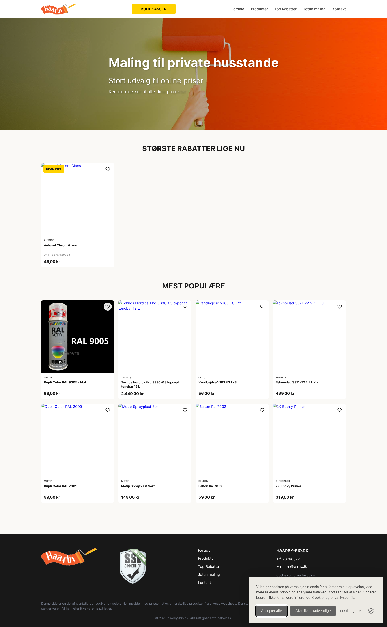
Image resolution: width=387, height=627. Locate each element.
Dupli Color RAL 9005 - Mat (65, 382)
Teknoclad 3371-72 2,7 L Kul (297, 382)
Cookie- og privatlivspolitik (295, 575)
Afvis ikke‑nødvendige (313, 611)
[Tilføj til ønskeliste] (108, 169)
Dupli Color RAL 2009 (60, 486)
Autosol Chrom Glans (60, 245)
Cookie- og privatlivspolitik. (333, 597)
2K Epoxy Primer (288, 486)
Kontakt (339, 9)
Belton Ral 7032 (210, 486)
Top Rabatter (286, 9)
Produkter (259, 9)
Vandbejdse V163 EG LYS (217, 382)
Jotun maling (314, 9)
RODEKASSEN (154, 9)
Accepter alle (271, 611)
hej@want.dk (296, 566)
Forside (238, 9)
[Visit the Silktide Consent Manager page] (371, 611)
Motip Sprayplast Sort (138, 486)
